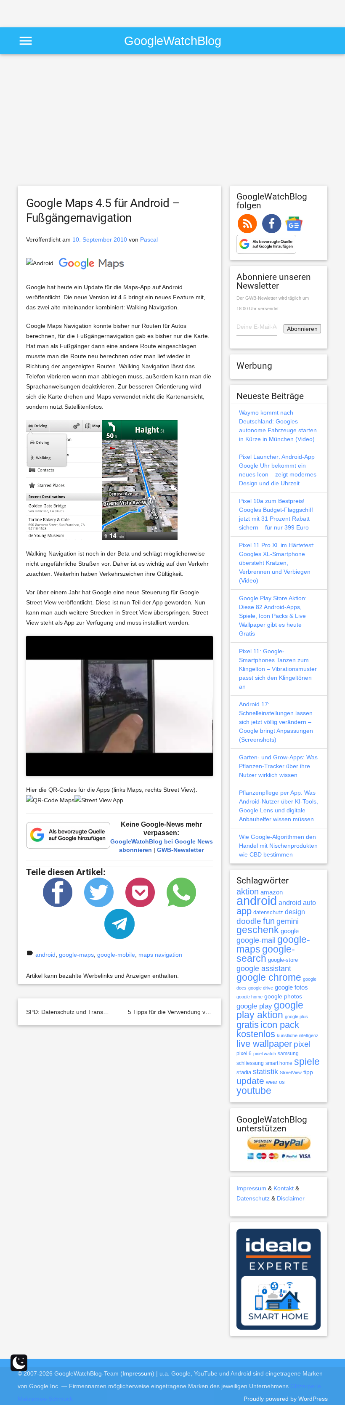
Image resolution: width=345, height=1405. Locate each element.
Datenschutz (253, 1198)
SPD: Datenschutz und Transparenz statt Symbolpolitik (98, 1012)
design (295, 911)
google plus (296, 1016)
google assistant (263, 968)
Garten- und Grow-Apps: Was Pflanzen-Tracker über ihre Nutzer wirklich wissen (278, 766)
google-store (283, 960)
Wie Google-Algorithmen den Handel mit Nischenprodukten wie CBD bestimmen (278, 845)
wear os (275, 1082)
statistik (265, 1071)
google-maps (76, 954)
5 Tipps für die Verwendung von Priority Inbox (188, 1012)
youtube (253, 1090)
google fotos (291, 987)
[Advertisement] (98, 12)
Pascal (149, 239)
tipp (308, 1072)
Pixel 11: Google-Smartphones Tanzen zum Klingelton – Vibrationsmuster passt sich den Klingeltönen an (278, 669)
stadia (243, 1072)
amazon (271, 892)
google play (254, 1006)
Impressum (251, 1188)
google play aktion (269, 1010)
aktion (247, 891)
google (290, 931)
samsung (288, 1053)
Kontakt (283, 1188)
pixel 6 (244, 1053)
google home (249, 996)
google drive (260, 987)
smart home (278, 1063)
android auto (297, 902)
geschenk (257, 930)
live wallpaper (264, 1043)
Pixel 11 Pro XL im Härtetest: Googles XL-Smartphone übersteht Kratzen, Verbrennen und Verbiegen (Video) (277, 563)
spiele (307, 1061)
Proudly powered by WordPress (286, 1398)
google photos (283, 996)
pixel (302, 1043)
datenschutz (268, 912)
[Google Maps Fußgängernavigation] (102, 479)
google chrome (268, 977)
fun (269, 921)
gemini (287, 921)
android (45, 954)
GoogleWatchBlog (172, 41)
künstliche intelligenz (297, 1035)
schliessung (250, 1063)
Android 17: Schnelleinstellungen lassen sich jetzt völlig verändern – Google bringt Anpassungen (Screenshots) (276, 722)
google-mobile (116, 954)
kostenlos (255, 1034)
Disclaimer (291, 1198)
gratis (247, 1024)
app (244, 911)
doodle (248, 921)
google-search (265, 954)
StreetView (291, 1072)
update (250, 1081)
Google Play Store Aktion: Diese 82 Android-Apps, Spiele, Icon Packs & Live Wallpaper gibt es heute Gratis (273, 616)
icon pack (279, 1024)
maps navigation (160, 954)
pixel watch (264, 1053)
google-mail (256, 940)
